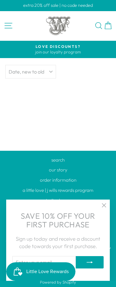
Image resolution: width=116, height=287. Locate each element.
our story (58, 170)
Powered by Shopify (58, 282)
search (58, 160)
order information (58, 180)
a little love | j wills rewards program (58, 190)
